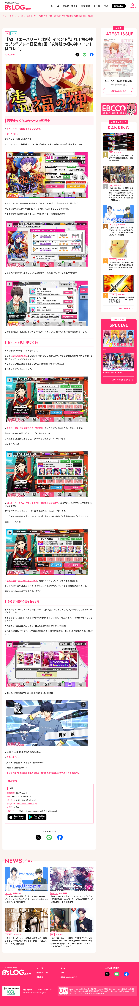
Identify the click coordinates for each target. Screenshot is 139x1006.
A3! (22, 16)
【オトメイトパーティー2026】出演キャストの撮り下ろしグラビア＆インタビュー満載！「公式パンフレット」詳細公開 (26, 940)
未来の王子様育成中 (49, 503)
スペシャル (13, 16)
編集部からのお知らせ (69, 977)
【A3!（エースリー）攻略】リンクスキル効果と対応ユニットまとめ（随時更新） (121, 158)
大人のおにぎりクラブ (27, 580)
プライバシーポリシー (44, 990)
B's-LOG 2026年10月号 (118, 81)
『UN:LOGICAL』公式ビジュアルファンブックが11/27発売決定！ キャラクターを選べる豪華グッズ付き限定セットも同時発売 (71, 899)
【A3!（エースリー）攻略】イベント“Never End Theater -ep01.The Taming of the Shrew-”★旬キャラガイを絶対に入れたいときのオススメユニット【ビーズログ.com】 (71, 942)
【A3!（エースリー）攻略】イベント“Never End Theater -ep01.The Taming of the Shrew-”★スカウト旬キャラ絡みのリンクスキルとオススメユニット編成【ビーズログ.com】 (121, 194)
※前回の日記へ (11, 134)
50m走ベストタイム (15, 503)
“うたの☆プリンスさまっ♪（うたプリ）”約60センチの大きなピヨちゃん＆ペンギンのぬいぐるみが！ (121, 266)
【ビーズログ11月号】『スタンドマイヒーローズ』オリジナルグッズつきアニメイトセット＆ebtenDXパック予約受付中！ (26, 899)
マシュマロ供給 (32, 503)
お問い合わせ (27, 990)
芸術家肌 (39, 428)
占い (106, 6)
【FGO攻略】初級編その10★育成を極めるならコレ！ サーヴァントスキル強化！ (121, 299)
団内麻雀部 (11, 580)
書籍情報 (85, 6)
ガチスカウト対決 (20, 355)
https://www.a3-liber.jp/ (27, 804)
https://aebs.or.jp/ (98, 993)
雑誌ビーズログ (70, 6)
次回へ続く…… (13, 757)
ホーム (4, 16)
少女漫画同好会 (26, 428)
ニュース (54, 6)
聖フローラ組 (12, 428)
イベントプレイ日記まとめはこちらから (24, 128)
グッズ (97, 6)
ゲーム (14, 33)
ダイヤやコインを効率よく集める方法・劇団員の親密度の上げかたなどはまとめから (43, 772)
